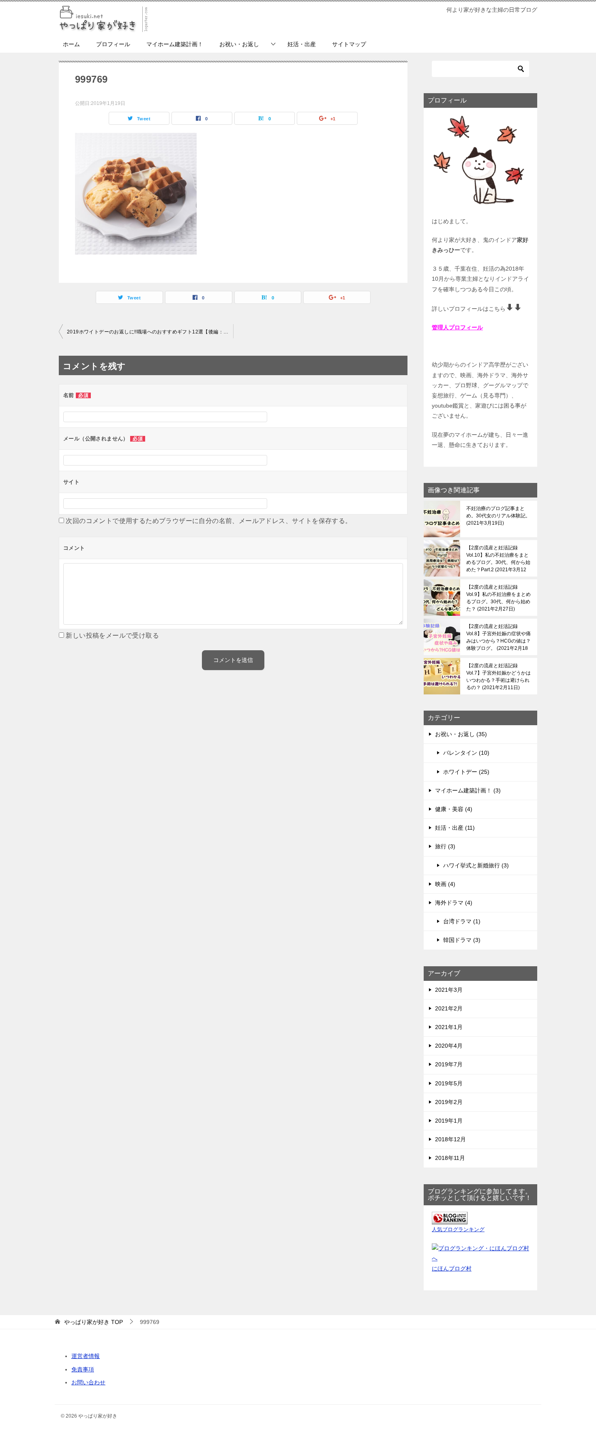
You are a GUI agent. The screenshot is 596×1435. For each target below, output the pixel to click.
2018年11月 (450, 1158)
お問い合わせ (88, 1382)
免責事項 (82, 1369)
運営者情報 (85, 1356)
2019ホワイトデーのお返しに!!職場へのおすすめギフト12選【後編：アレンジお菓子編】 (150, 332)
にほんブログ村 (452, 1268)
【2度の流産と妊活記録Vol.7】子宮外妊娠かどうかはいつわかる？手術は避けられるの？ (498, 676)
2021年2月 (449, 1008)
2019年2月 (449, 1102)
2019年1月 (449, 1120)
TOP (93, 1322)
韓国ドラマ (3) (461, 940)
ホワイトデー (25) (466, 772)
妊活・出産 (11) (455, 827)
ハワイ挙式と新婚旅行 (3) (476, 865)
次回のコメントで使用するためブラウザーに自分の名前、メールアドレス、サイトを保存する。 (209, 520)
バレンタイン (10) (466, 753)
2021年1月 (449, 1027)
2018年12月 (450, 1139)
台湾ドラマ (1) (461, 921)
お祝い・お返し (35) (461, 734)
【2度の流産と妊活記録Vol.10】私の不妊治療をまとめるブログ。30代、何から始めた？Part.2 (498, 558)
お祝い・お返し (239, 44)
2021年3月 (449, 990)
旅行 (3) (445, 846)
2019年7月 (449, 1064)
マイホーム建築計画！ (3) (468, 790)
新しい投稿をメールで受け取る (112, 635)
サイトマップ (349, 44)
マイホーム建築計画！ (174, 44)
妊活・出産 (301, 44)
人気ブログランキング (458, 1229)
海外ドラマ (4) (453, 902)
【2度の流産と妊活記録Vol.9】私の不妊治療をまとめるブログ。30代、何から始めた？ (498, 598)
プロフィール (113, 44)
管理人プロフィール (457, 327)
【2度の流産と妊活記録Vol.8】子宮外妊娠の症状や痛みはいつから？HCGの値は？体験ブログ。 (498, 637)
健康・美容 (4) (453, 809)
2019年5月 (449, 1083)
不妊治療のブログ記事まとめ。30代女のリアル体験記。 (498, 516)
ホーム (71, 44)
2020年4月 (449, 1045)
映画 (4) (445, 884)
